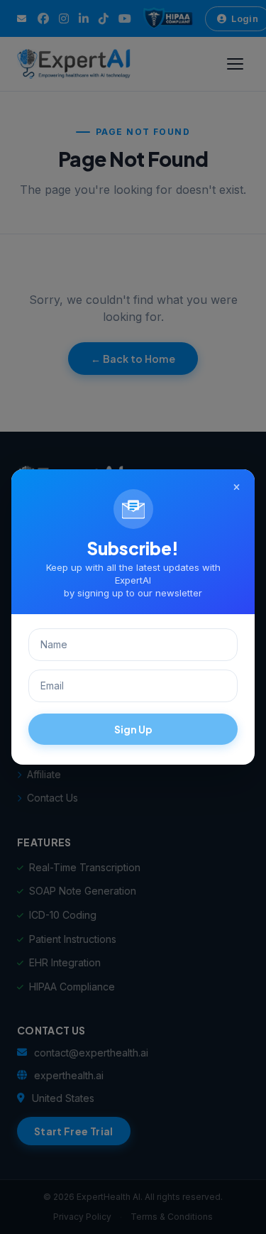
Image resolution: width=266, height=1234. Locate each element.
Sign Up (133, 729)
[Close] (236, 488)
